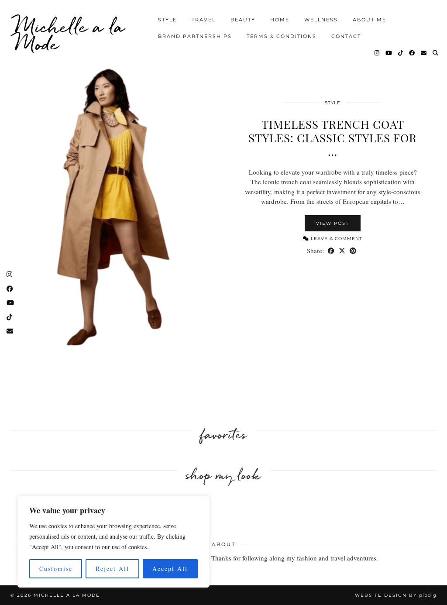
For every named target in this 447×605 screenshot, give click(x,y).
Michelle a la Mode (70, 35)
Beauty (242, 20)
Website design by (396, 595)
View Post (332, 223)
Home (279, 20)
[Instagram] (377, 53)
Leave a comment (335, 238)
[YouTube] (389, 53)
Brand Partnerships (195, 36)
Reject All (112, 568)
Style (167, 20)
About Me (369, 20)
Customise (55, 568)
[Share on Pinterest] (352, 251)
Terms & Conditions (281, 36)
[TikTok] (401, 53)
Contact (346, 36)
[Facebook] (412, 53)
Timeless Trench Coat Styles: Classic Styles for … (332, 138)
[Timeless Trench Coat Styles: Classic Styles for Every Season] (114, 207)
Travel (204, 20)
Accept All (170, 568)
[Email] (424, 53)
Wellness (321, 20)
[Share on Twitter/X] (342, 251)
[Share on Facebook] (331, 251)
